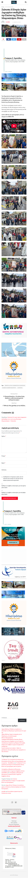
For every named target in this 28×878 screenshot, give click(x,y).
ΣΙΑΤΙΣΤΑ (20, 387)
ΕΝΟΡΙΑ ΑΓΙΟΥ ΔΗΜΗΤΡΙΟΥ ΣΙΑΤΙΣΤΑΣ (15, 385)
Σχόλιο (4, 436)
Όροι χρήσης (14, 822)
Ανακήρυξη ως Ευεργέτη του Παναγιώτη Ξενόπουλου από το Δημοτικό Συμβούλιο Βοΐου (12, 774)
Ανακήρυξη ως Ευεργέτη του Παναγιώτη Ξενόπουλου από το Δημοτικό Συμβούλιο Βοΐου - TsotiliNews (13, 771)
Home (3, 7)
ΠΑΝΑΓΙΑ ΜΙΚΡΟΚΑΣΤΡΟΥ (9, 387)
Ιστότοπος (4, 470)
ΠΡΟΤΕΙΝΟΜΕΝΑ (9, 7)
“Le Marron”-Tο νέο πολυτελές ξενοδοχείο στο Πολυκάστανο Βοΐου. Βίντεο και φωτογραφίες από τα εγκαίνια (14, 764)
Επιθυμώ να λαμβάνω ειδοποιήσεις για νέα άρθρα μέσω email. (14, 493)
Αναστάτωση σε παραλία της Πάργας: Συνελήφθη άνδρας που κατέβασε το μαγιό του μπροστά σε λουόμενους (13, 744)
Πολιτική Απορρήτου (14, 824)
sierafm (8, 22)
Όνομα (4, 456)
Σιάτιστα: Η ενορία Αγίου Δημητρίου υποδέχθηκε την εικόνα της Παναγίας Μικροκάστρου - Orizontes (14, 419)
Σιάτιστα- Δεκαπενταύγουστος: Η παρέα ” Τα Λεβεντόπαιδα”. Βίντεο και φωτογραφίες (13, 780)
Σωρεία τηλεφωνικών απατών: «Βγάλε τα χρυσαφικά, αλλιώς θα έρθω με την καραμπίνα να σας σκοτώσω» (14, 749)
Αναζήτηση (4, 718)
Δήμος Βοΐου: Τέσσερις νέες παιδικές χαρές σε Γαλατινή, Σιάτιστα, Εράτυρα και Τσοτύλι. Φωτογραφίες (14, 787)
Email (4, 463)
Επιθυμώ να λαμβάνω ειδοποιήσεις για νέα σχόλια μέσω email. (14, 486)
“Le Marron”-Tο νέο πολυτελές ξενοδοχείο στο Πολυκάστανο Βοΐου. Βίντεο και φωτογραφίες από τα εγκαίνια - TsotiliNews (14, 761)
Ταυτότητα (14, 821)
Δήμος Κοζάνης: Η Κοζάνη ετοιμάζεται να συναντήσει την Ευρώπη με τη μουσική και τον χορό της (14, 730)
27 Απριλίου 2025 (16, 22)
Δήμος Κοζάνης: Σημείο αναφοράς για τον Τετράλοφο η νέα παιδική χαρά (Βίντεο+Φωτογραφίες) (12, 736)
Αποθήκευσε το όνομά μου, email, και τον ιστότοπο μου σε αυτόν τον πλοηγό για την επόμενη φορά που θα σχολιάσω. (13, 478)
